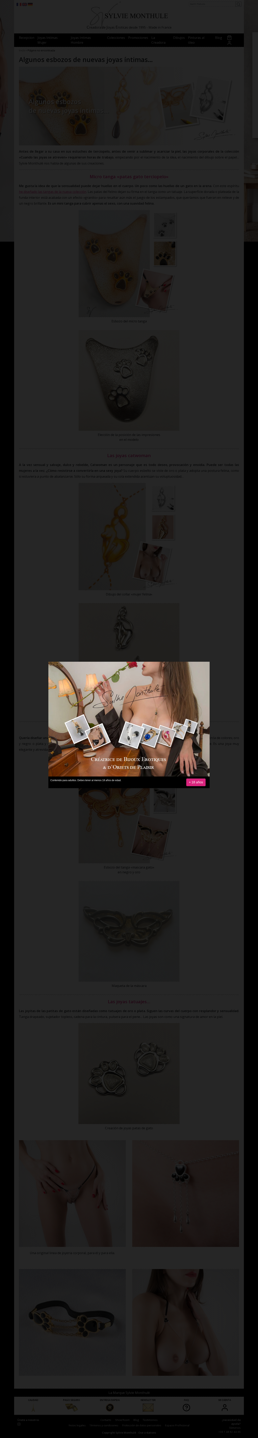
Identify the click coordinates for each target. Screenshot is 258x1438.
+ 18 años (196, 782)
